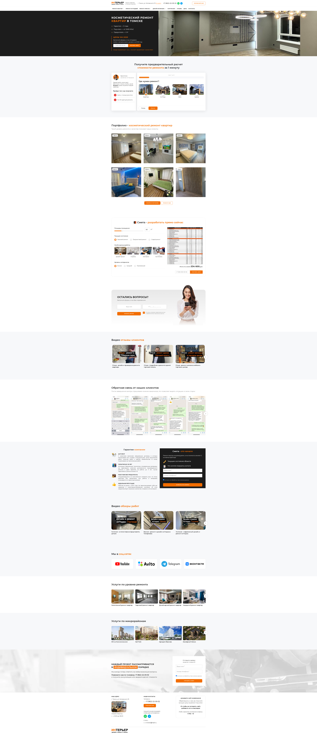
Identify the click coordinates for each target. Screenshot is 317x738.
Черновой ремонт (122, 239)
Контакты (191, 8)
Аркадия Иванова (165, 642)
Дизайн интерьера (158, 8)
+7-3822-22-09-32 (169, 3)
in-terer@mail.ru (151, 722)
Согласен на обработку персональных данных (176, 480)
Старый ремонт (155, 239)
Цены (185, 8)
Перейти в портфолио (152, 203)
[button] (206, 357)
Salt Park (138, 642)
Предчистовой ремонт (139, 239)
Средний (129, 266)
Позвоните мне (150, 705)
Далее (153, 108)
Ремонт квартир (117, 8)
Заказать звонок (129, 313)
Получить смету (134, 45)
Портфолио (171, 8)
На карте (158, 3)
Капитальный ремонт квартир (121, 605)
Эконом (119, 266)
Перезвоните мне (199, 3)
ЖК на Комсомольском (119, 642)
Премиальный (141, 266)
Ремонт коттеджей (132, 8)
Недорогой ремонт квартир (193, 605)
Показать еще (167, 203)
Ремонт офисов (144, 8)
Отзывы (179, 8)
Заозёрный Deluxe (189, 642)
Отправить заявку (189, 680)
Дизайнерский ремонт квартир (170, 605)
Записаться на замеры (182, 484)
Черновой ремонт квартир (144, 605)
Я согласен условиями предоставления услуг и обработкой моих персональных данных (155, 313)
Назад (143, 108)
